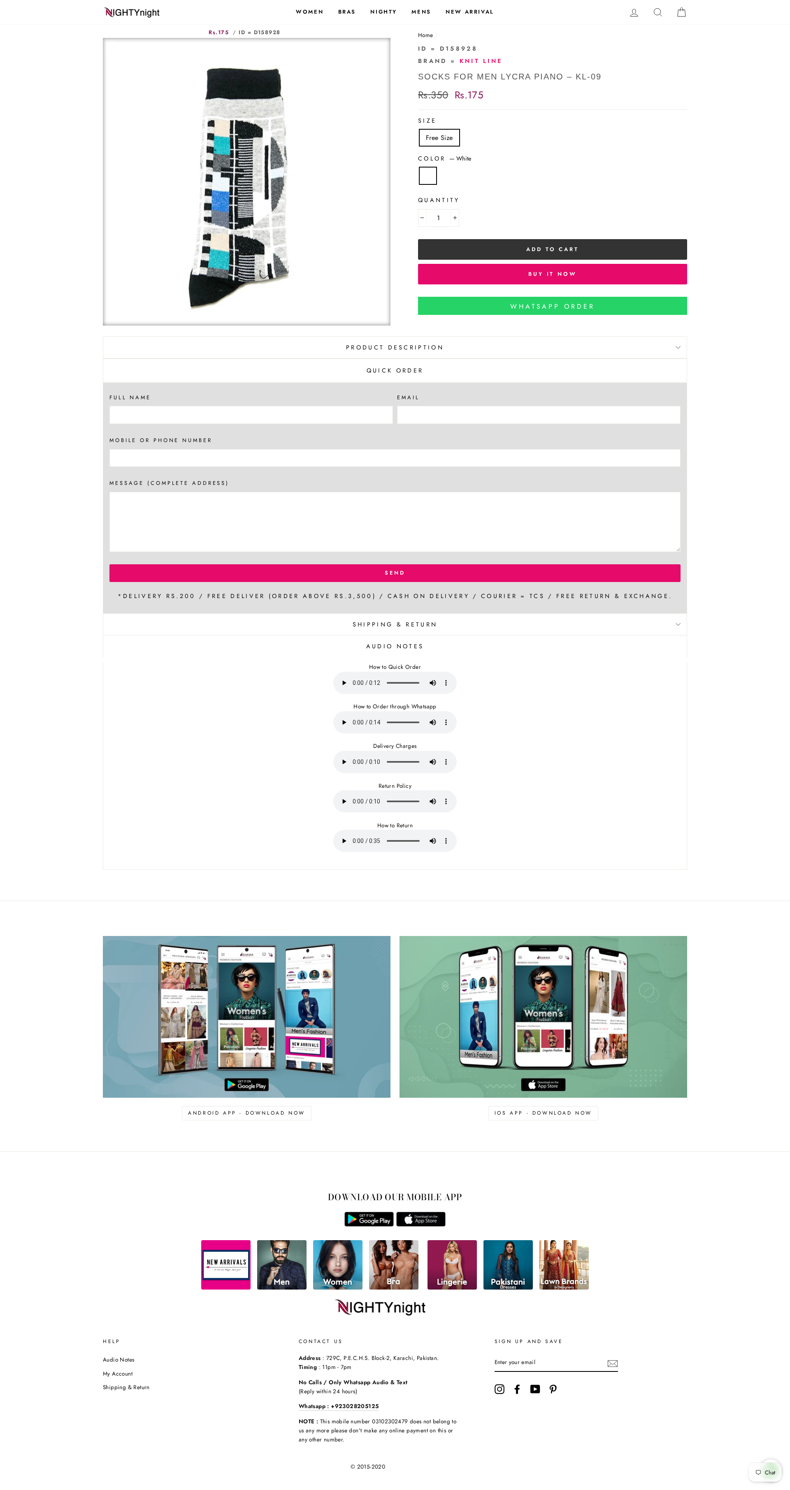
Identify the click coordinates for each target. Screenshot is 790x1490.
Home (425, 35)
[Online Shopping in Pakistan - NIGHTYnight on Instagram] (499, 1389)
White (428, 176)
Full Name (130, 397)
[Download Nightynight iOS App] (421, 1224)
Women (309, 12)
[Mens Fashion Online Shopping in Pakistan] (282, 1287)
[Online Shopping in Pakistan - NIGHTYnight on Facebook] (517, 1389)
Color (444, 158)
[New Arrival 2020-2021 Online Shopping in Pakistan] (226, 1287)
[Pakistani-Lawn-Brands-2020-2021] (564, 1287)
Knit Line (481, 61)
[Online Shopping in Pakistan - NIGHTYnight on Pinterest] (553, 1389)
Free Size (439, 137)
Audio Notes (118, 1359)
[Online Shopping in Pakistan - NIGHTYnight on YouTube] (535, 1389)
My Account (117, 1373)
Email (408, 397)
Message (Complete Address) (169, 483)
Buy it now (552, 274)
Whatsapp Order (552, 306)
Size (427, 120)
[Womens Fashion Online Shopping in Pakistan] (337, 1287)
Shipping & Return (395, 624)
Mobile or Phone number (160, 440)
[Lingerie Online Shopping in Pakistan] (452, 1287)
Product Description (395, 347)
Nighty (383, 12)
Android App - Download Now (246, 1113)
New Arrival (470, 12)
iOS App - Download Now (543, 1113)
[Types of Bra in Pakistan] (393, 1287)
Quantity (439, 200)
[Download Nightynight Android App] (369, 1224)
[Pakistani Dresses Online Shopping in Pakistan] (508, 1287)
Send (395, 573)
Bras (347, 12)
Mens (421, 12)
